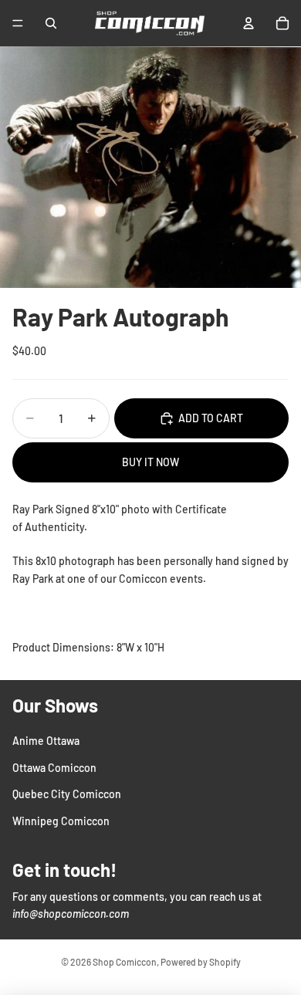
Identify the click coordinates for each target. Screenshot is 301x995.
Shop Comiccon (125, 961)
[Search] (51, 23)
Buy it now (150, 462)
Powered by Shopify (201, 961)
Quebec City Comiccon (66, 793)
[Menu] (18, 23)
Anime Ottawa (45, 740)
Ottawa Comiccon (54, 767)
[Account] (248, 23)
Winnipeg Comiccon (61, 820)
